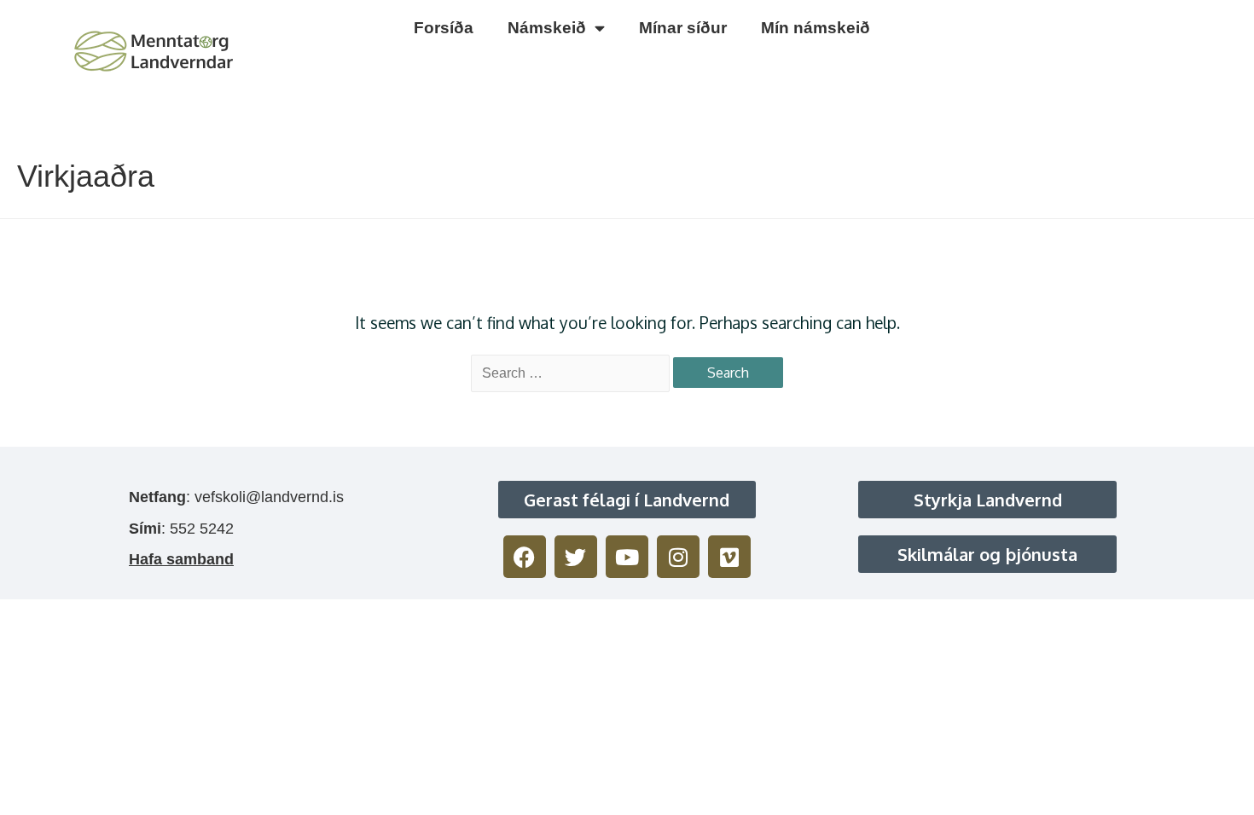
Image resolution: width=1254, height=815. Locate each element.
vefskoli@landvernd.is (269, 497)
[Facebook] (524, 556)
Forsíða (443, 28)
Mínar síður (683, 28)
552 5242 (202, 528)
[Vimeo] (729, 556)
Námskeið (547, 28)
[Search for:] (572, 372)
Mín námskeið (815, 28)
